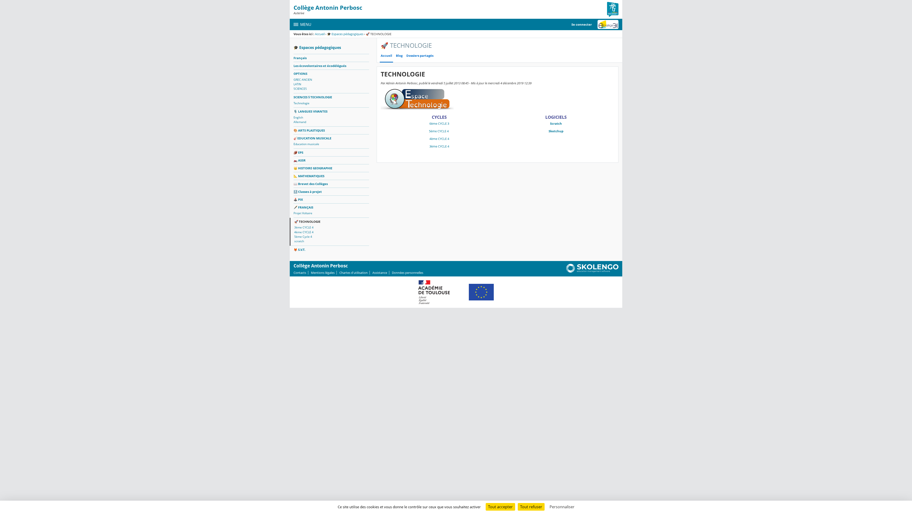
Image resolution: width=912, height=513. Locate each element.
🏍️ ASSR (300, 160)
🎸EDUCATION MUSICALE (312, 138)
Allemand (300, 122)
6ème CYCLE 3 (439, 123)
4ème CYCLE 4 (304, 232)
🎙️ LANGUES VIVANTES (311, 111)
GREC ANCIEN (303, 80)
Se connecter (581, 24)
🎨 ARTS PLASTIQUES (309, 130)
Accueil (320, 34)
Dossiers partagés (419, 56)
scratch (299, 241)
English (298, 117)
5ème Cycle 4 (303, 237)
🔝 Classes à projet (308, 192)
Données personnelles (407, 273)
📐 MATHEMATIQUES (309, 176)
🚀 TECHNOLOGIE (307, 221)
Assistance (379, 273)
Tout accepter (500, 506)
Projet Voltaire (303, 213)
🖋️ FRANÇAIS (303, 207)
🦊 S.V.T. (299, 249)
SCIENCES (300, 89)
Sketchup (556, 131)
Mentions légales (323, 273)
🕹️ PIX (298, 199)
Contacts (300, 273)
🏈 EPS (298, 152)
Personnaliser (562, 506)
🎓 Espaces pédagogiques (345, 34)
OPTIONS (300, 73)
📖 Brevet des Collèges (311, 184)
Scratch (556, 123)
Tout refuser (531, 506)
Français (300, 58)
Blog (399, 56)
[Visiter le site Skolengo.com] (592, 271)
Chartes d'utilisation (353, 273)
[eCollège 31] (608, 24)
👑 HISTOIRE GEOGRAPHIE (313, 168)
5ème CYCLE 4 (439, 131)
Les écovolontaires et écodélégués (320, 66)
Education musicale (306, 144)
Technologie (301, 103)
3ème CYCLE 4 (304, 227)
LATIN (297, 84)
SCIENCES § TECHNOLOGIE (313, 97)
